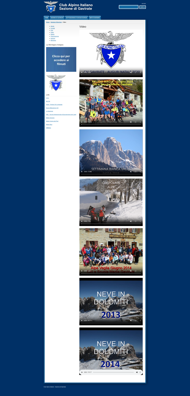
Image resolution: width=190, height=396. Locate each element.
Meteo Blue (49, 124)
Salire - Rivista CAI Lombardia (54, 104)
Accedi (144, 3)
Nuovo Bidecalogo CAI (52, 108)
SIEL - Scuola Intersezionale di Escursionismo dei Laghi (61, 114)
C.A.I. (47, 98)
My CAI (48, 101)
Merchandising (95, 18)
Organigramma (55, 36)
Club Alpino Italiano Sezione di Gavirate (76, 6)
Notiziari (53, 38)
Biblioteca (53, 40)
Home (46, 18)
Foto (52, 30)
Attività (52, 26)
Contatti (53, 28)
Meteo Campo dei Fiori (52, 121)
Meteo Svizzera (50, 118)
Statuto (52, 34)
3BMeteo (48, 128)
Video (52, 32)
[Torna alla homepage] (51, 12)
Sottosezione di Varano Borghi (76, 18)
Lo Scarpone (49, 111)
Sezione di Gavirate (57, 18)
